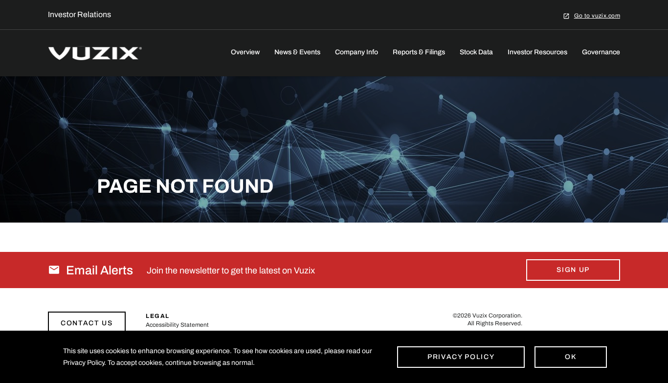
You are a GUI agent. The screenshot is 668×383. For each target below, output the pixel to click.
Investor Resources (537, 52)
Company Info (356, 52)
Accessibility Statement (177, 325)
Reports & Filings (419, 52)
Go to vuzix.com (597, 15)
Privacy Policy (461, 356)
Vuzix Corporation (496, 315)
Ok (570, 356)
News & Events (297, 52)
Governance (601, 52)
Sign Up (573, 269)
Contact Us (87, 323)
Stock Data (476, 52)
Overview (245, 52)
